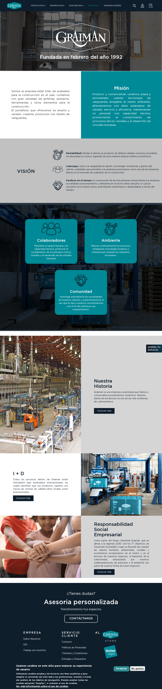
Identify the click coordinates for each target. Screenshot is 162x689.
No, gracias (137, 668)
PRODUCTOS (37, 5)
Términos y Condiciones (74, 653)
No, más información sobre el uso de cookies (42, 686)
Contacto (67, 642)
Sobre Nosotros (31, 639)
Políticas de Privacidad (74, 648)
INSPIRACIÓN (56, 5)
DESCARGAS (75, 5)
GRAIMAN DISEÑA (112, 5)
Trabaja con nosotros (34, 650)
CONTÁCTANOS (81, 618)
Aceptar (121, 668)
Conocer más (104, 411)
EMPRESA (92, 5)
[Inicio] (14, 6)
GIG (25, 645)
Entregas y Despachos (74, 659)
